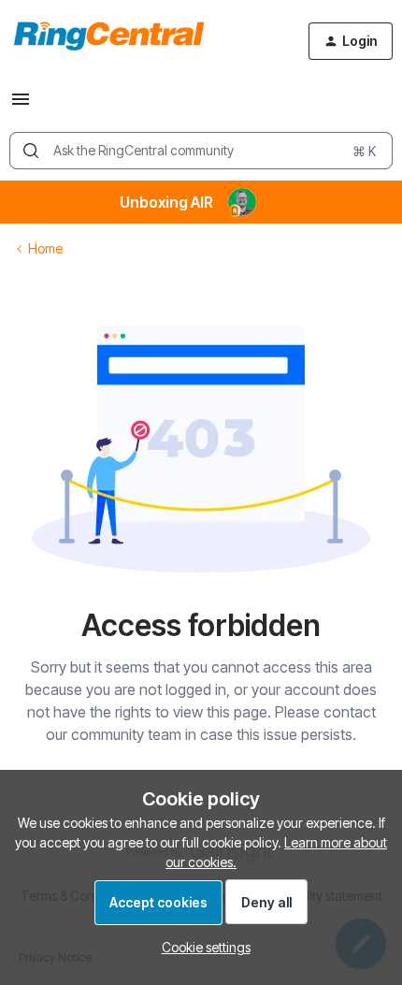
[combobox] (201, 150)
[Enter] (30, 150)
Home (45, 248)
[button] (20, 105)
